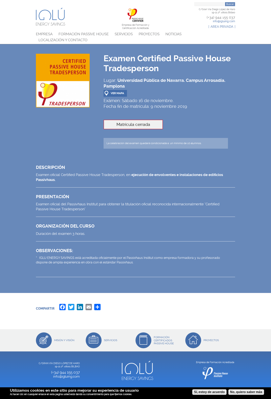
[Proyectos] (193, 340)
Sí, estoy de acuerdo (209, 392)
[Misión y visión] (44, 340)
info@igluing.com (224, 21)
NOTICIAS (173, 34)
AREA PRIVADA (221, 26)
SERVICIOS (124, 34)
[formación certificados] (143, 340)
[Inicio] (50, 17)
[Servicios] (94, 340)
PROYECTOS (149, 34)
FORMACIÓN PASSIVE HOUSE (84, 34)
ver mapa (117, 93)
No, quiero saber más (246, 392)
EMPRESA (44, 34)
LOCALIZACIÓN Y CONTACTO (62, 40)
